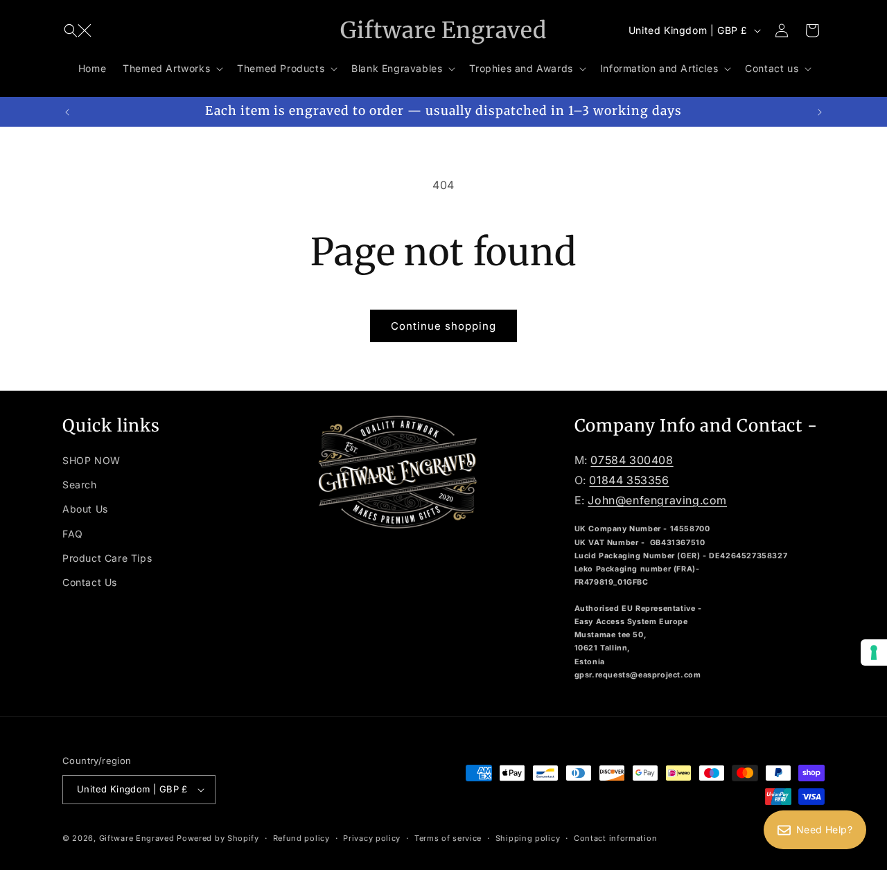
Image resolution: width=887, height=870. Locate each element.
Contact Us (89, 582)
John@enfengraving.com (657, 500)
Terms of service (448, 838)
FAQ (72, 534)
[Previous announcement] (67, 111)
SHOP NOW (91, 460)
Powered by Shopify (218, 838)
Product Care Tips (107, 558)
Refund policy (301, 838)
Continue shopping (443, 325)
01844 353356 (629, 480)
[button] (77, 30)
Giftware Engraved (137, 838)
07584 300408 (631, 460)
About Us (85, 509)
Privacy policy (372, 838)
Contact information (615, 838)
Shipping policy (528, 838)
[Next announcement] (820, 111)
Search (79, 484)
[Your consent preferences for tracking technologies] (874, 652)
